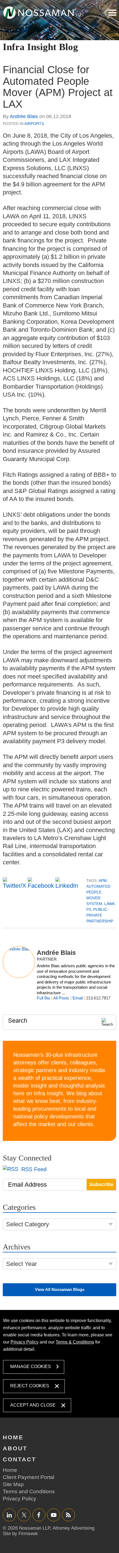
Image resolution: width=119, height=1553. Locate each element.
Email (78, 998)
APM (103, 880)
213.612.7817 (98, 998)
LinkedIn (9, 1514)
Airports (34, 123)
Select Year (21, 1263)
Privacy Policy (24, 1342)
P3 (88, 909)
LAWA (109, 903)
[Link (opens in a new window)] (42, 12)
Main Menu (112, 13)
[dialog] (59, 1364)
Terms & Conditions (75, 1342)
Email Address (27, 1184)
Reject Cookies (29, 1385)
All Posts (61, 998)
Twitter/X (23, 1514)
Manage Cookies (30, 1366)
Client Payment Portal (28, 1477)
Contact (19, 1459)
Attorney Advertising (73, 1528)
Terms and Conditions (29, 1491)
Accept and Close (33, 1405)
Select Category (27, 1224)
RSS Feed (33, 1169)
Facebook (38, 1514)
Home (13, 1437)
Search (17, 1020)
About (15, 1448)
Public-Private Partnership (99, 915)
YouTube (53, 1514)
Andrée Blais (24, 116)
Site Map (13, 1484)
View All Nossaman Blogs (59, 1289)
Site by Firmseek (20, 1533)
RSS (68, 1514)
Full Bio (43, 998)
